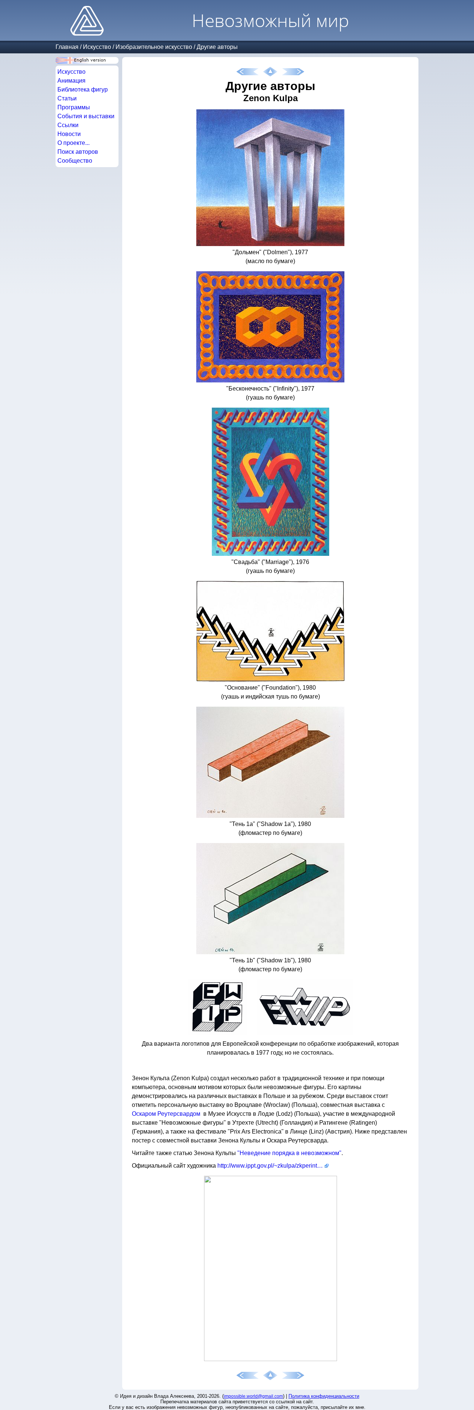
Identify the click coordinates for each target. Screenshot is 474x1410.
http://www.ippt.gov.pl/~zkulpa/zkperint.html (272, 1165)
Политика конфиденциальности (323, 1396)
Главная (67, 47)
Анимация (71, 80)
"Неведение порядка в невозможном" (289, 1153)
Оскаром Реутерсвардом (166, 1114)
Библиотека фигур (82, 89)
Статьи (67, 98)
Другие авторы (217, 47)
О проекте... (73, 143)
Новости (69, 134)
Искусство (97, 47)
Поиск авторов (77, 152)
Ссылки (68, 125)
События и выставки (85, 116)
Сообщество (74, 160)
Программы (73, 107)
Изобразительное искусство (154, 47)
